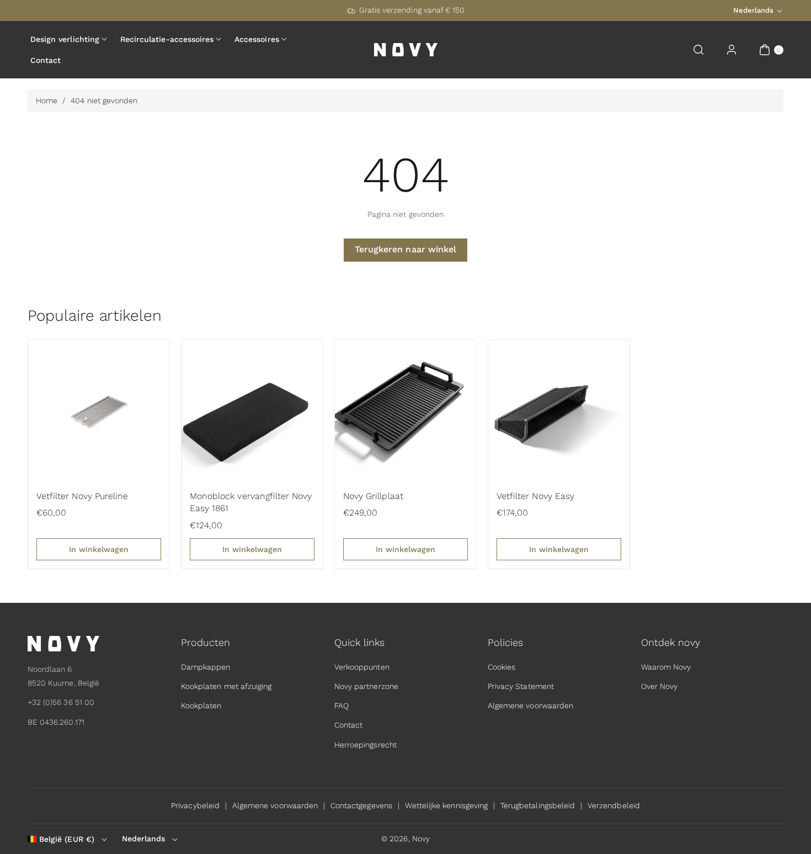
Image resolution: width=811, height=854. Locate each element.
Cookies (501, 666)
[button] (698, 49)
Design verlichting (64, 39)
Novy (421, 838)
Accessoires (256, 39)
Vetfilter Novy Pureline (82, 496)
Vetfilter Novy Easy (535, 496)
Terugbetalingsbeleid (537, 805)
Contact (348, 724)
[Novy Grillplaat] (405, 410)
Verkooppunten (362, 666)
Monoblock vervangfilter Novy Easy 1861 (251, 502)
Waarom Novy (666, 666)
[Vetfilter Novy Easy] (558, 410)
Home (46, 100)
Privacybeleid (195, 805)
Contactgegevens (361, 805)
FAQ (341, 705)
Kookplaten (201, 705)
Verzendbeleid (614, 805)
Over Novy (659, 686)
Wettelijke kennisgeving (446, 805)
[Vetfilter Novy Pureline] (98, 410)
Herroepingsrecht (365, 744)
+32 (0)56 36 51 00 (61, 702)
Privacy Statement (521, 686)
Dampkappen (206, 666)
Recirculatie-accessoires (167, 39)
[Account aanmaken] (731, 49)
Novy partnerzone (366, 686)
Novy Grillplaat (373, 496)
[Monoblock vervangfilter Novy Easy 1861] (252, 410)
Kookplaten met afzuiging (226, 686)
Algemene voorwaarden (530, 705)
